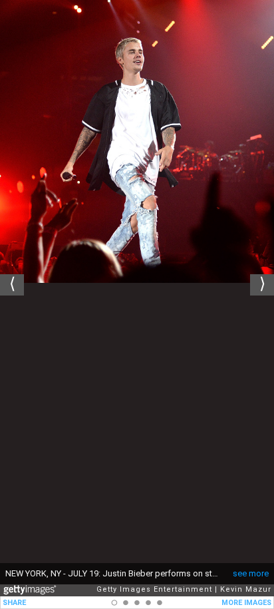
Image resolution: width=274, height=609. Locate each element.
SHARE (14, 602)
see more (251, 573)
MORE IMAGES (246, 602)
